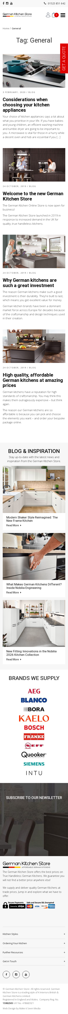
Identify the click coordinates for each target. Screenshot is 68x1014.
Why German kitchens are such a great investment (30, 282)
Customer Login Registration (48, 15)
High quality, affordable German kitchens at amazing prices (33, 380)
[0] (53, 15)
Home (6, 28)
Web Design (9, 1008)
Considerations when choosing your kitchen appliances (26, 105)
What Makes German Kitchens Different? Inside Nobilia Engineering (34, 586)
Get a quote (64, 58)
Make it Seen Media (29, 1008)
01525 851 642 (56, 3)
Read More (12, 525)
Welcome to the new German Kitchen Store (33, 196)
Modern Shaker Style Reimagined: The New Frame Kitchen (32, 519)
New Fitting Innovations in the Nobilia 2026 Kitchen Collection (31, 653)
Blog (31, 92)
